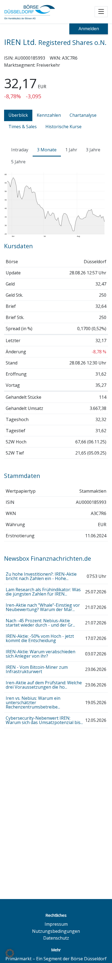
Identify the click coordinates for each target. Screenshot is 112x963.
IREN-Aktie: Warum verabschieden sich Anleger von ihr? (40, 653)
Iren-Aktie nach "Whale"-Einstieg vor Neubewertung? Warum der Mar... (43, 607)
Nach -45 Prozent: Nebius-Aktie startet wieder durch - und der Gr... (40, 622)
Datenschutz (56, 938)
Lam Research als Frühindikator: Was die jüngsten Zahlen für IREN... (43, 591)
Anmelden (89, 29)
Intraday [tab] (19, 150)
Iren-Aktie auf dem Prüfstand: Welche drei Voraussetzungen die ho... (44, 684)
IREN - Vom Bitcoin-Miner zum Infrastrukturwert (37, 669)
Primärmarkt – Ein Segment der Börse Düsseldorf (56, 959)
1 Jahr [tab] (71, 150)
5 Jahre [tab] (18, 162)
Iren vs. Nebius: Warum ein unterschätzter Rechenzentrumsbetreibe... (33, 702)
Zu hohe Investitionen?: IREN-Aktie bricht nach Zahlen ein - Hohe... (41, 576)
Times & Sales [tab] (22, 127)
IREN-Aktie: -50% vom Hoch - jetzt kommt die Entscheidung (40, 638)
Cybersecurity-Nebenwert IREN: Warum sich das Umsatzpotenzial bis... (44, 720)
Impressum (56, 924)
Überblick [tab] (18, 115)
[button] (10, 953)
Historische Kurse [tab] (63, 127)
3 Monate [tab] (47, 150)
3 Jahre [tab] (93, 150)
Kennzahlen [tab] (49, 115)
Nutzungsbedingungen (56, 931)
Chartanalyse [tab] (83, 115)
